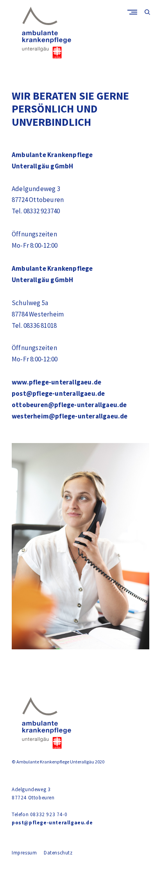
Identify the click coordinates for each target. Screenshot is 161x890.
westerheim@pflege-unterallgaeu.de (70, 416)
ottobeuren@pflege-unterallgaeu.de (69, 404)
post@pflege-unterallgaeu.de (58, 393)
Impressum (24, 852)
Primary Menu (134, 12)
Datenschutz (58, 852)
